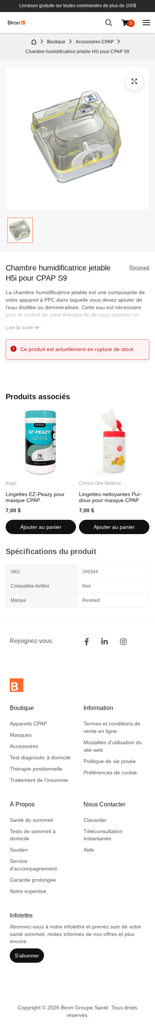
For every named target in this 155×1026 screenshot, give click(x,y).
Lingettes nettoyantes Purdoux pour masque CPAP (110, 497)
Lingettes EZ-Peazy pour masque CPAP (35, 497)
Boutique (56, 41)
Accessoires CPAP (95, 41)
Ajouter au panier (40, 527)
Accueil (34, 41)
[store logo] (16, 22)
